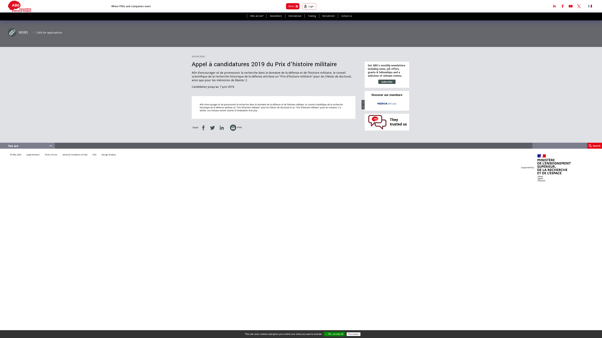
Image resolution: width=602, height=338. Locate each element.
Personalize (353, 334)
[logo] (20, 6)
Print (239, 127)
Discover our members (387, 95)
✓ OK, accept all (334, 334)
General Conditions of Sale (74, 154)
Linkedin (554, 6)
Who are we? (256, 15)
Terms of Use (51, 154)
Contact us (346, 15)
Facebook (562, 6)
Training (312, 15)
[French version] (590, 6)
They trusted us (398, 122)
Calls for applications (49, 32)
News (23, 32)
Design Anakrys (109, 154)
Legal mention (33, 154)
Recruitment (328, 15)
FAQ (94, 154)
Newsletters (276, 15)
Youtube (570, 6)
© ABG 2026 (15, 154)
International (294, 15)
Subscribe (386, 81)
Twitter (578, 6)
